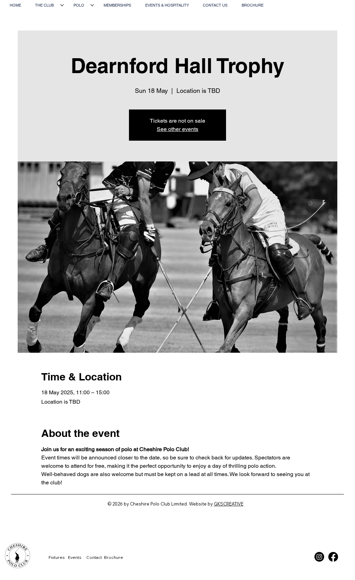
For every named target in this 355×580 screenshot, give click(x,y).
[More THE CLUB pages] (62, 5)
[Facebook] (333, 557)
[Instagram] (319, 557)
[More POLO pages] (92, 5)
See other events (177, 129)
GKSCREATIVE (228, 504)
